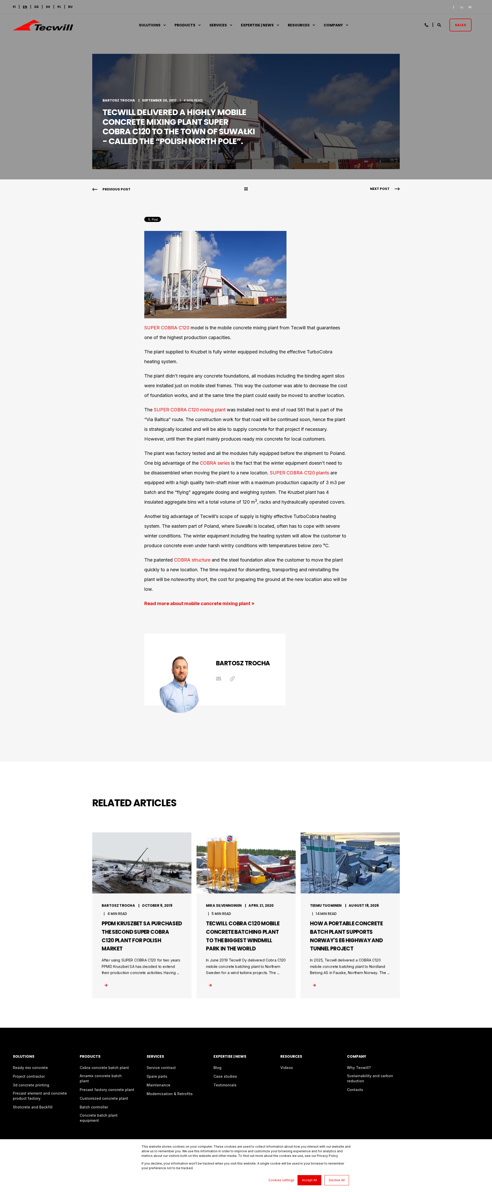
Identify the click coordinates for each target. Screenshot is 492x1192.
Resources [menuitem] (299, 25)
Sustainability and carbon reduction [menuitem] (370, 1078)
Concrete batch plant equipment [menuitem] (99, 1118)
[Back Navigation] (246, 189)
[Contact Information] (427, 24)
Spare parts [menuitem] (157, 1076)
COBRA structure (192, 560)
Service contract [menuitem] (161, 1067)
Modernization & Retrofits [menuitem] (170, 1094)
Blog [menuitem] (217, 1067)
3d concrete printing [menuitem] (31, 1085)
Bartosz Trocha (118, 100)
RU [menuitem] (70, 6)
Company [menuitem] (333, 25)
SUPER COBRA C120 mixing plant (189, 409)
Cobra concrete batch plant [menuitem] (104, 1067)
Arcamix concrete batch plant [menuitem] (101, 1078)
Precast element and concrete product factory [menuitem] (40, 1096)
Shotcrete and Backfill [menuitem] (33, 1107)
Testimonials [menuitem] (225, 1085)
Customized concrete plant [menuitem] (104, 1098)
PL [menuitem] (59, 6)
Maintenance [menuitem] (158, 1085)
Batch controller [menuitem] (94, 1107)
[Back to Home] (43, 27)
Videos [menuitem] (286, 1067)
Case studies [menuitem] (225, 1076)
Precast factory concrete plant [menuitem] (107, 1089)
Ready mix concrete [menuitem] (30, 1067)
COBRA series (215, 463)
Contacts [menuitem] (355, 1089)
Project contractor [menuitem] (29, 1076)
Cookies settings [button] (281, 1180)
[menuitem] (25, 6)
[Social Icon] (454, 7)
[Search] (439, 24)
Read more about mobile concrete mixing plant (197, 603)
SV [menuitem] (48, 6)
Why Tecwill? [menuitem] (359, 1067)
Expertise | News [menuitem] (257, 25)
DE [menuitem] (36, 6)
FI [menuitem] (14, 6)
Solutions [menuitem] (149, 25)
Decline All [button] (337, 1180)
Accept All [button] (309, 1180)
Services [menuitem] (218, 25)
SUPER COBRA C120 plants (299, 472)
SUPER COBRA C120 (166, 327)
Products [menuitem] (185, 25)
